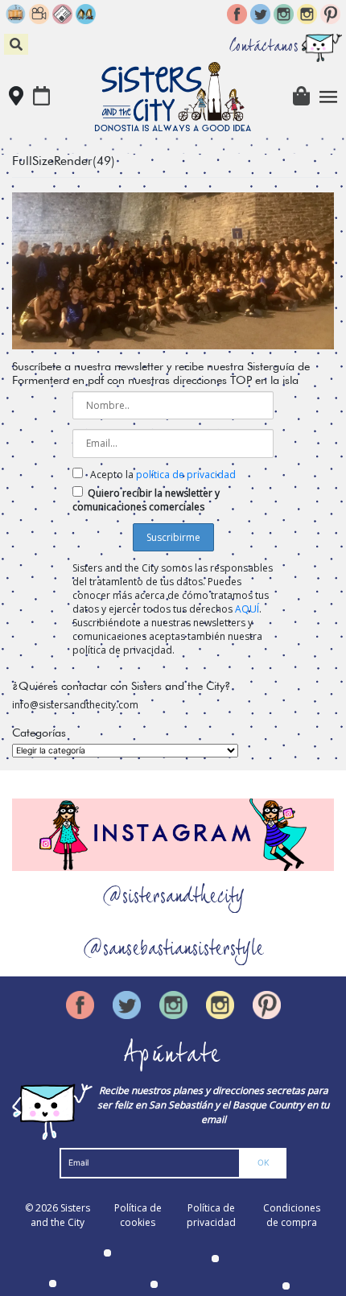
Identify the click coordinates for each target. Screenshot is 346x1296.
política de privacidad (186, 474)
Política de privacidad (211, 1215)
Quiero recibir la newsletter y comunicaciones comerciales (146, 500)
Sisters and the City (60, 1215)
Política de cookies (138, 1215)
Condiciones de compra (291, 1215)
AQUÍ (247, 609)
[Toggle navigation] (328, 97)
